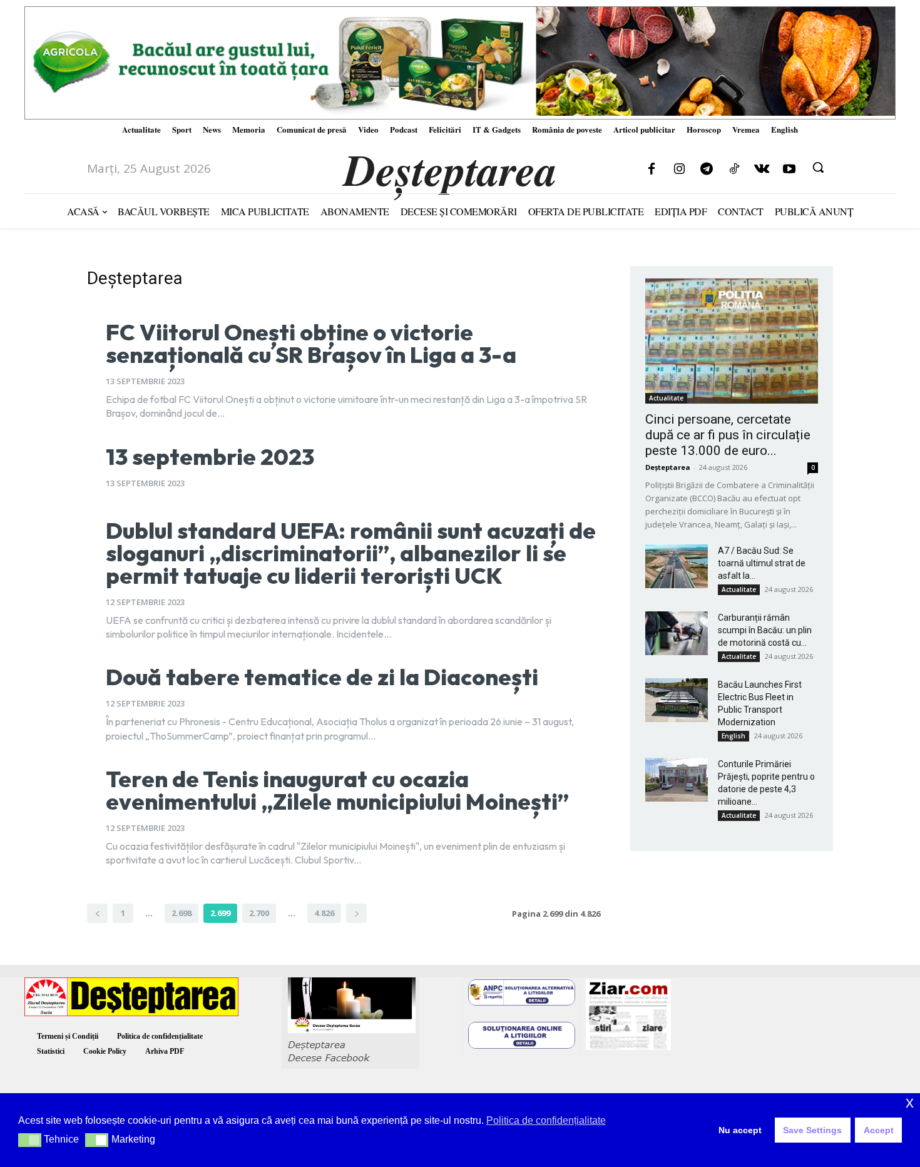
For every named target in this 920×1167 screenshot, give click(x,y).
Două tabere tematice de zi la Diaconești (322, 677)
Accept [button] (879, 1130)
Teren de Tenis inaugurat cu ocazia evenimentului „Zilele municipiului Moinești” (337, 790)
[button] (818, 167)
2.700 (259, 913)
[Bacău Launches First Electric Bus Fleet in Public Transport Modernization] (676, 700)
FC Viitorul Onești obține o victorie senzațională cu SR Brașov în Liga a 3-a (311, 343)
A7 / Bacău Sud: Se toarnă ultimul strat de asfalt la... (761, 563)
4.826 (324, 913)
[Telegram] (706, 169)
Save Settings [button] (812, 1130)
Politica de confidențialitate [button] (546, 1120)
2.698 (181, 913)
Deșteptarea (667, 467)
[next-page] (356, 913)
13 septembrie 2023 (210, 456)
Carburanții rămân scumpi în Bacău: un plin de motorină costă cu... (765, 630)
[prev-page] (97, 913)
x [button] (910, 1102)
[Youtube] (789, 169)
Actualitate (666, 398)
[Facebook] (651, 169)
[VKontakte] (761, 169)
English (733, 735)
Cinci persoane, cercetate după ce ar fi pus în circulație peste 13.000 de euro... (727, 435)
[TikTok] (734, 169)
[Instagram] (679, 169)
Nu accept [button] (740, 1130)
